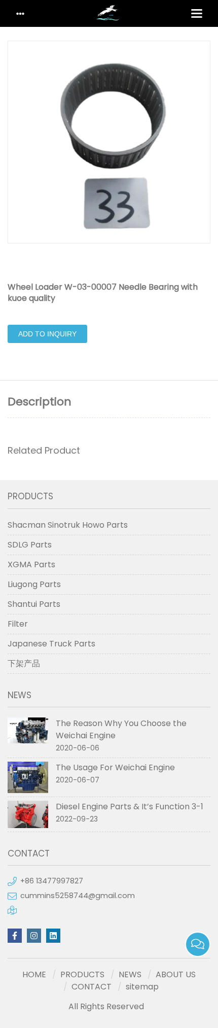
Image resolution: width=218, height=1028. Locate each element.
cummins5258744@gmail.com (77, 895)
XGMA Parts (31, 564)
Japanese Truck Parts (51, 643)
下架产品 (24, 663)
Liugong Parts (34, 584)
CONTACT (91, 986)
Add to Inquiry (47, 334)
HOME (34, 974)
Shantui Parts (34, 604)
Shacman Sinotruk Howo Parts (68, 525)
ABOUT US (176, 974)
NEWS (130, 974)
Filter (18, 624)
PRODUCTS (82, 974)
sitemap (142, 986)
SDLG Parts (30, 545)
